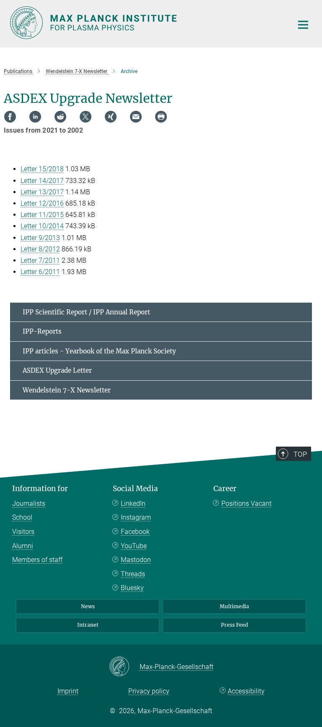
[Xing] (110, 116)
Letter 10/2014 (42, 226)
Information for (40, 488)
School (22, 517)
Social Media (135, 488)
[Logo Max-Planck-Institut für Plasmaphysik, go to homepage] (146, 22)
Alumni (22, 546)
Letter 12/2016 (42, 203)
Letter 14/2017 (42, 181)
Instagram (136, 517)
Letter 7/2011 (40, 260)
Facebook (135, 532)
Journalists (28, 503)
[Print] (161, 116)
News (88, 606)
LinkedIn (133, 503)
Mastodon (136, 560)
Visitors (23, 532)
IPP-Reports (42, 331)
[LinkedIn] (35, 116)
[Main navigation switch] (303, 24)
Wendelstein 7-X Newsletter (67, 390)
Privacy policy (148, 691)
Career (224, 488)
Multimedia (234, 606)
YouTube (134, 546)
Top (300, 454)
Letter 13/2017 (42, 192)
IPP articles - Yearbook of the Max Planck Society (99, 351)
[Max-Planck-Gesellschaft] (124, 667)
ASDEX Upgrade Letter (57, 370)
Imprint (67, 691)
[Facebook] (10, 116)
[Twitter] (85, 116)
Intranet (88, 625)
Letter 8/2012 (40, 249)
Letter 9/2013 (40, 238)
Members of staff (37, 560)
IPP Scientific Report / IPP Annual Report (86, 312)
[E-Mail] (136, 116)
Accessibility (246, 691)
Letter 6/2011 (40, 272)
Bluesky (132, 588)
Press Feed (234, 625)
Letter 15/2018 (42, 169)
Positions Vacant (246, 503)
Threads (133, 574)
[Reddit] (60, 116)
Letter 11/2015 (42, 215)
